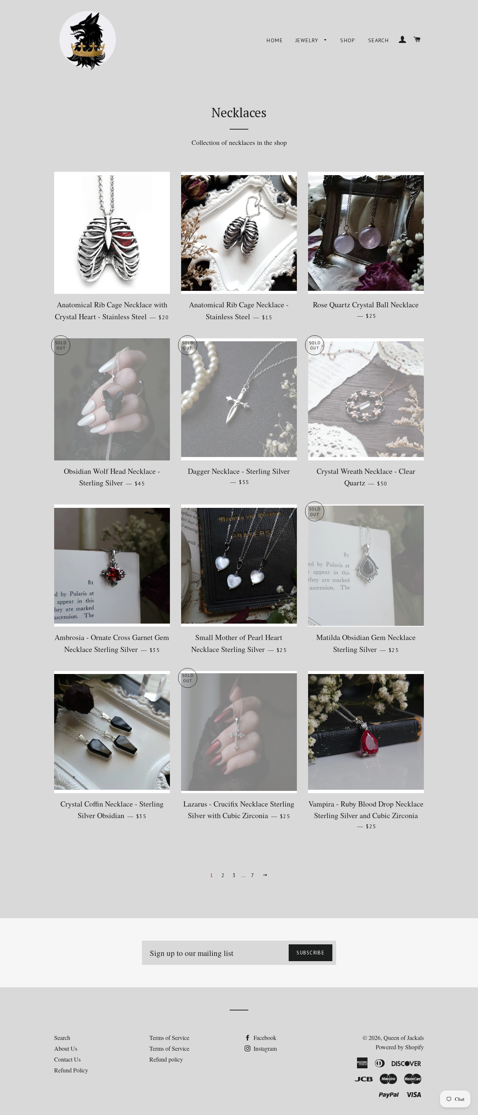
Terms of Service (169, 1037)
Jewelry (307, 40)
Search (378, 40)
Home (275, 40)
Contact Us (67, 1059)
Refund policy (166, 1059)
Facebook (264, 1037)
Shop (348, 40)
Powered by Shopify (400, 1047)
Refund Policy (71, 1070)
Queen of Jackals (404, 1037)
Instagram (264, 1048)
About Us (65, 1048)
